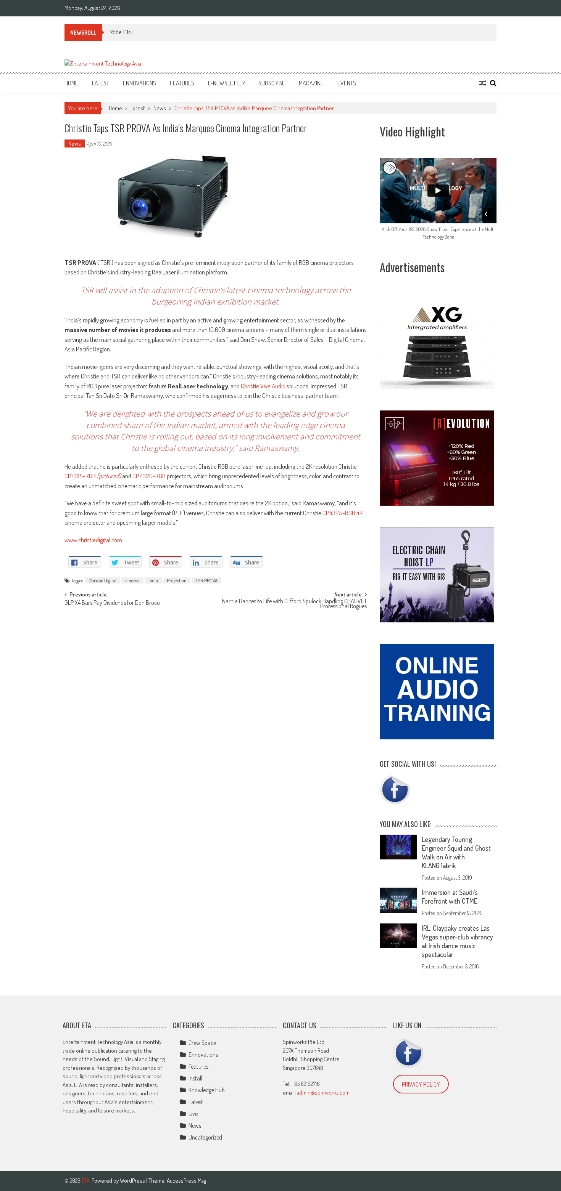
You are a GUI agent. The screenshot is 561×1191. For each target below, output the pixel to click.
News (159, 108)
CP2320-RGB (149, 476)
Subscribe (271, 83)
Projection (177, 580)
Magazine (311, 83)
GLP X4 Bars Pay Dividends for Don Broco (112, 603)
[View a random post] (482, 83)
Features (182, 83)
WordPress (133, 1180)
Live (193, 1113)
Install (195, 1078)
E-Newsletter (226, 83)
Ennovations (139, 83)
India (153, 580)
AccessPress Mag (186, 1180)
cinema (132, 580)
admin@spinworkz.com (323, 1092)
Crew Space (202, 1043)
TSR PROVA (206, 580)
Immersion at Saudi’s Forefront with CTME (450, 896)
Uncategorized (205, 1137)
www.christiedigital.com (93, 540)
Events (346, 83)
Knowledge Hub (207, 1090)
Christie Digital (102, 580)
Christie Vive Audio (263, 386)
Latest (100, 83)
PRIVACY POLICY (421, 1084)
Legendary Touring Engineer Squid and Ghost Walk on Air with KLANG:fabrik (456, 852)
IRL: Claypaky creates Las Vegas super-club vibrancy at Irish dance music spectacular (457, 941)
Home (71, 83)
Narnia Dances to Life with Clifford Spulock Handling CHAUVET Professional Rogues (294, 604)
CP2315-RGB (80, 476)
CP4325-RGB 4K (342, 513)
